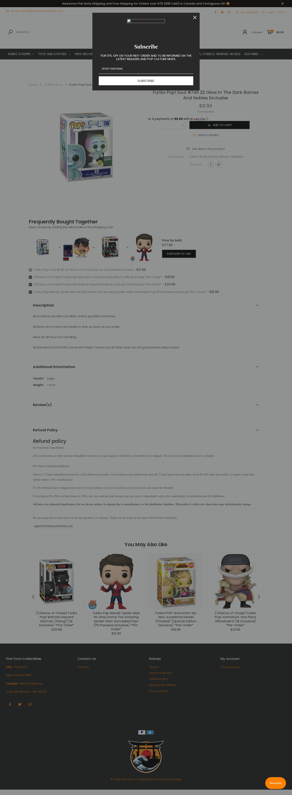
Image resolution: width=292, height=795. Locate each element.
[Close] (195, 17)
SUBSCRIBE (146, 81)
